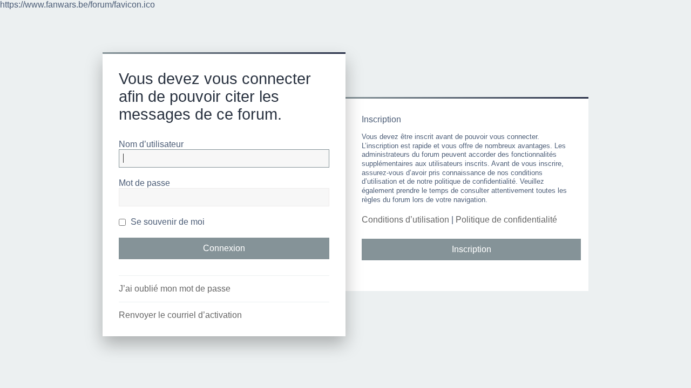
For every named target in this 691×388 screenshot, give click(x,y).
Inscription (471, 249)
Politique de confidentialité (506, 219)
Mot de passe (144, 183)
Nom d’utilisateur (151, 144)
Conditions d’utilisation (405, 219)
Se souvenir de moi (166, 221)
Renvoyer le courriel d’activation (180, 315)
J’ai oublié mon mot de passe (175, 288)
